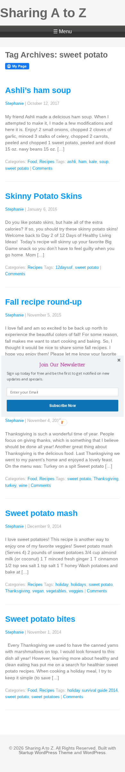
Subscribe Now (62, 405)
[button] (62, 364)
